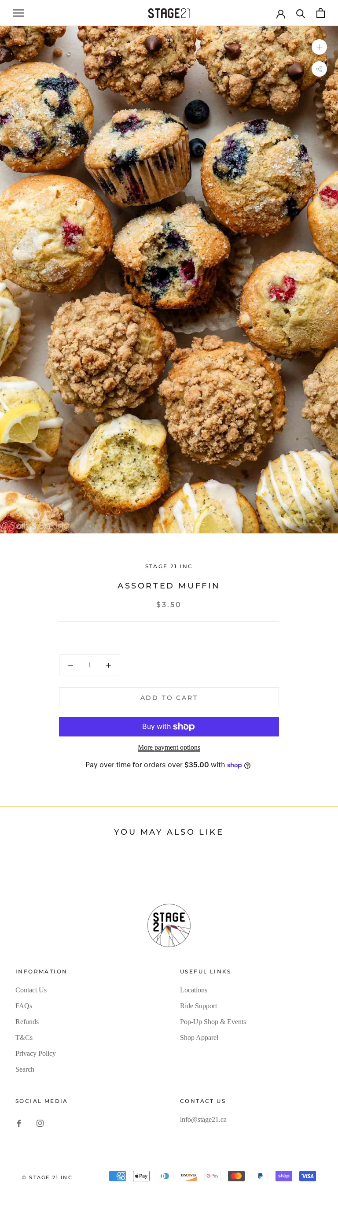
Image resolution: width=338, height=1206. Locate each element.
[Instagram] (40, 1122)
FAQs (23, 1006)
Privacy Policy (35, 1053)
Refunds (27, 1021)
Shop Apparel (199, 1037)
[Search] (300, 13)
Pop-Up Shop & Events (213, 1021)
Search (24, 1069)
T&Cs (24, 1037)
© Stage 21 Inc (47, 1177)
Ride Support (198, 1006)
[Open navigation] (18, 13)
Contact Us (31, 990)
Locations (193, 990)
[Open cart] (320, 13)
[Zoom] (319, 47)
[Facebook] (18, 1122)
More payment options (169, 747)
